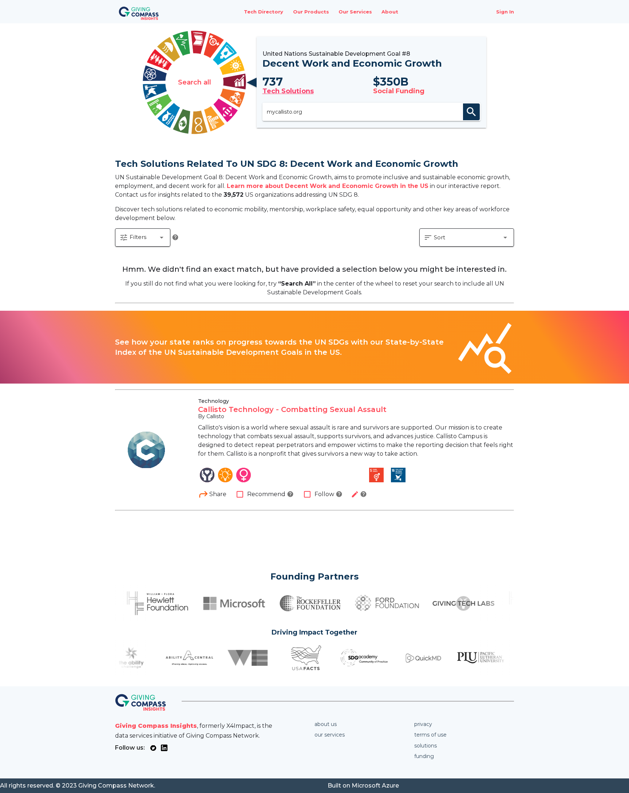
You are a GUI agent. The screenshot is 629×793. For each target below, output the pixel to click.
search (471, 112)
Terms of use (430, 734)
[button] (142, 237)
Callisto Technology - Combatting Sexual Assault (292, 409)
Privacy (423, 724)
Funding (424, 756)
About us (325, 724)
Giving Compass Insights (156, 725)
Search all (194, 82)
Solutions (425, 745)
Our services (329, 734)
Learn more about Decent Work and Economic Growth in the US (327, 185)
